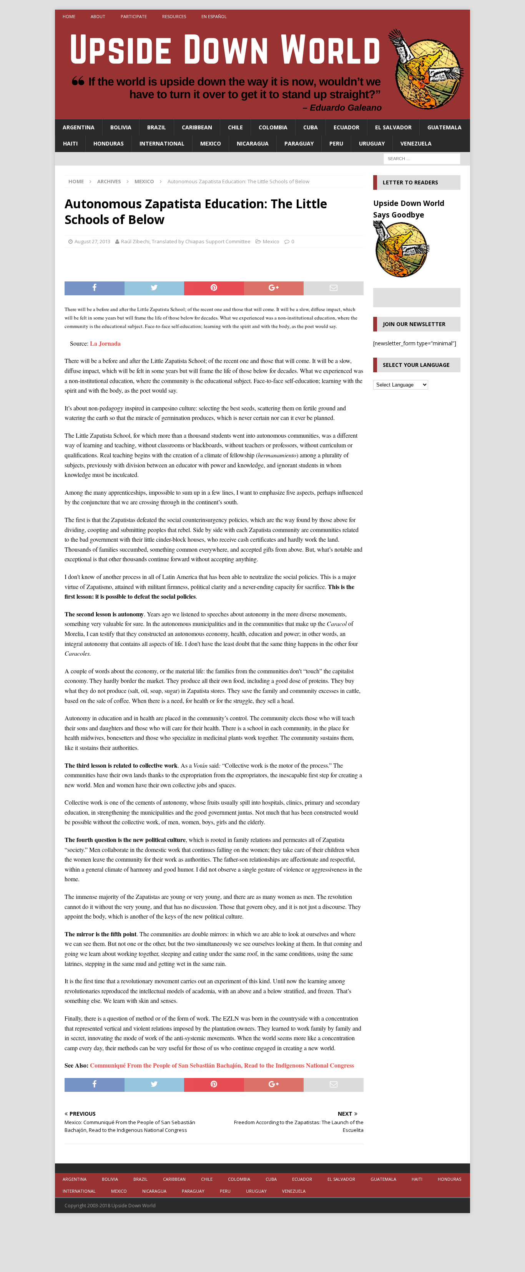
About (98, 16)
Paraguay (299, 143)
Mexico (210, 143)
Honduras (108, 143)
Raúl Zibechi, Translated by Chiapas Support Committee (186, 241)
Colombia (273, 127)
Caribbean (197, 127)
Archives (109, 181)
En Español (214, 16)
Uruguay (372, 143)
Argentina (79, 127)
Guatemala (444, 127)
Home (69, 16)
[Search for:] (422, 158)
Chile (235, 127)
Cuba (310, 127)
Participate (134, 16)
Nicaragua (253, 143)
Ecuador (346, 127)
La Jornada (105, 343)
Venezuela (416, 143)
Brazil (156, 127)
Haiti (70, 143)
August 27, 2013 (92, 241)
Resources (174, 16)
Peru (336, 143)
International (162, 143)
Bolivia (120, 127)
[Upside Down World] (262, 115)
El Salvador (393, 127)
